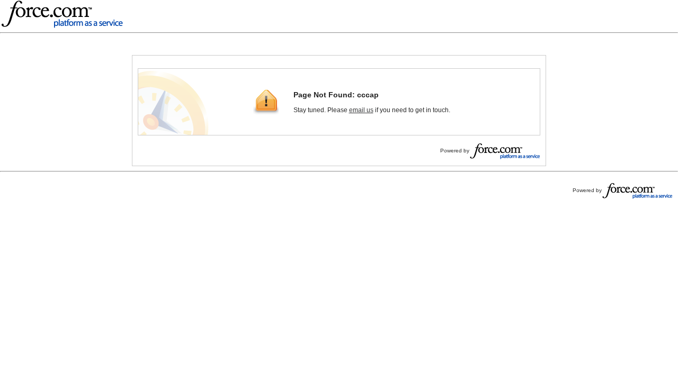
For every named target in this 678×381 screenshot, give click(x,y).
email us (361, 110)
